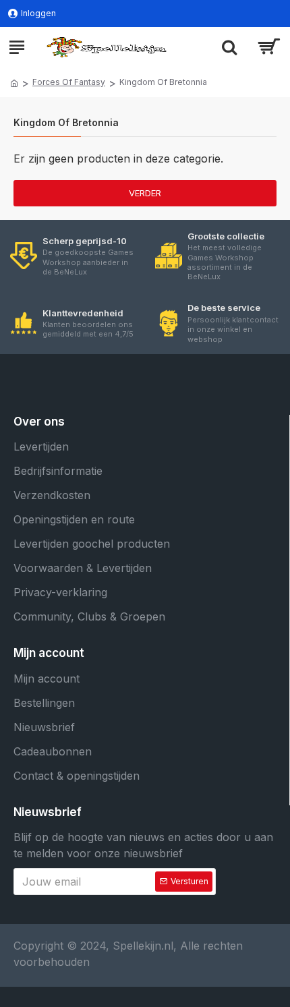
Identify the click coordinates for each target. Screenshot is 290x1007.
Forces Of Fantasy (68, 82)
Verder (145, 193)
